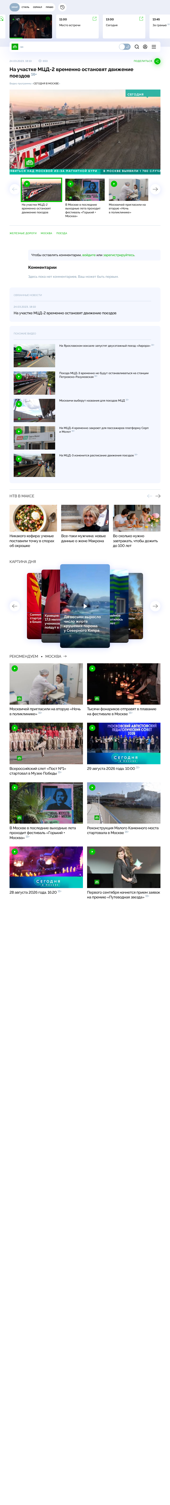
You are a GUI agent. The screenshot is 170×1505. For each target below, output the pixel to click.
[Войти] (145, 47)
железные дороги (23, 233)
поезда (61, 233)
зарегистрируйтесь (118, 255)
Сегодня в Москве (46, 83)
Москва (46, 233)
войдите (89, 255)
